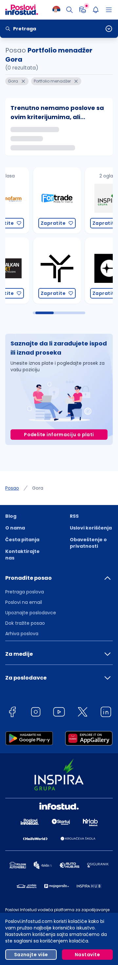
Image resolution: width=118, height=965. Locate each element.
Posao (12, 488)
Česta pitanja (22, 539)
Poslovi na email (23, 602)
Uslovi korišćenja (91, 528)
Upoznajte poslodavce (30, 612)
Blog (10, 516)
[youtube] (59, 713)
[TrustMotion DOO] (29, 270)
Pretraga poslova (24, 592)
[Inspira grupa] (81, 200)
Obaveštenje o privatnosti (88, 542)
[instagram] (35, 713)
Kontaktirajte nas (22, 554)
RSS (74, 516)
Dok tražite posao (25, 623)
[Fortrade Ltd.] (29, 200)
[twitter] (82, 713)
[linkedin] (105, 713)
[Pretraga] (69, 10)
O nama (15, 528)
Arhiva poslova (21, 633)
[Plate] (82, 10)
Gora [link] (37, 488)
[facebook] (12, 713)
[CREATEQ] (81, 270)
